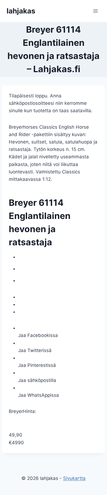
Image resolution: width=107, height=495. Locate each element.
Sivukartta (74, 478)
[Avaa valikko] (95, 11)
